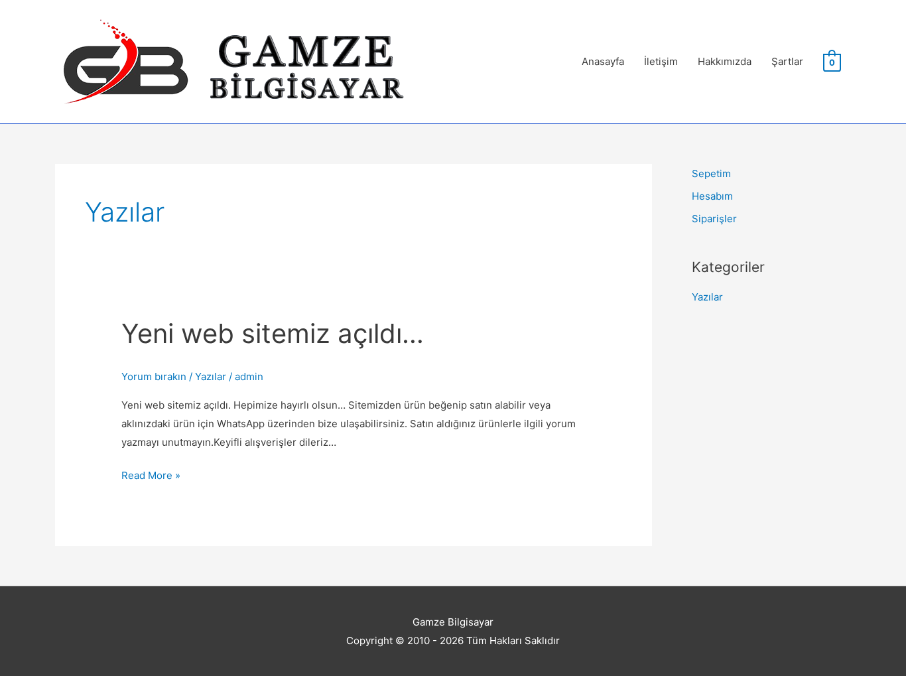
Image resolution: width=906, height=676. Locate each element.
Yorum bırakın (153, 376)
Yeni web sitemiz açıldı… (272, 333)
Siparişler (714, 218)
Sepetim (711, 173)
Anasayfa (603, 61)
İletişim (661, 61)
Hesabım (712, 196)
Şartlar (787, 61)
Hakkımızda (724, 61)
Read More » (150, 476)
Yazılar (210, 376)
